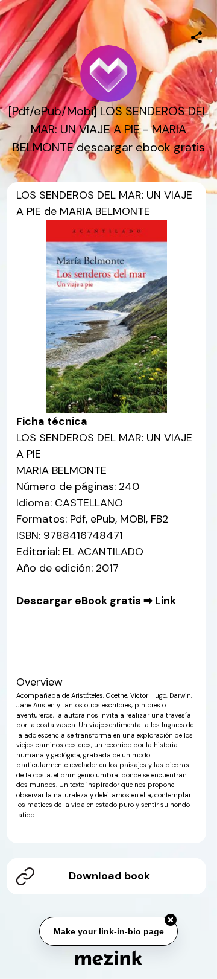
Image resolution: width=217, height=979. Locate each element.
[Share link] (196, 36)
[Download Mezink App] (108, 957)
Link (165, 600)
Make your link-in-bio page (108, 932)
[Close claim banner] (171, 920)
